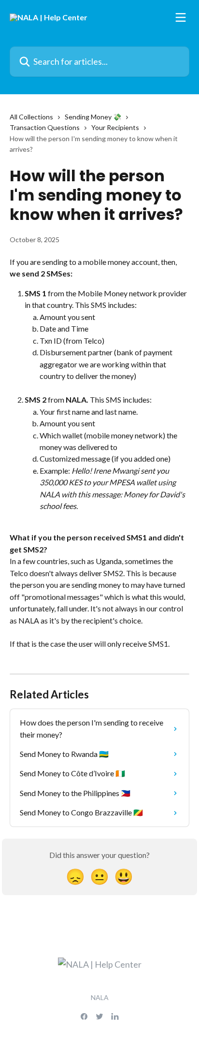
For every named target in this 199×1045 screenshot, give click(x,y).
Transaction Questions (45, 127)
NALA (100, 997)
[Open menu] (180, 17)
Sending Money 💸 (93, 117)
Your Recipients (115, 127)
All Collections (31, 117)
